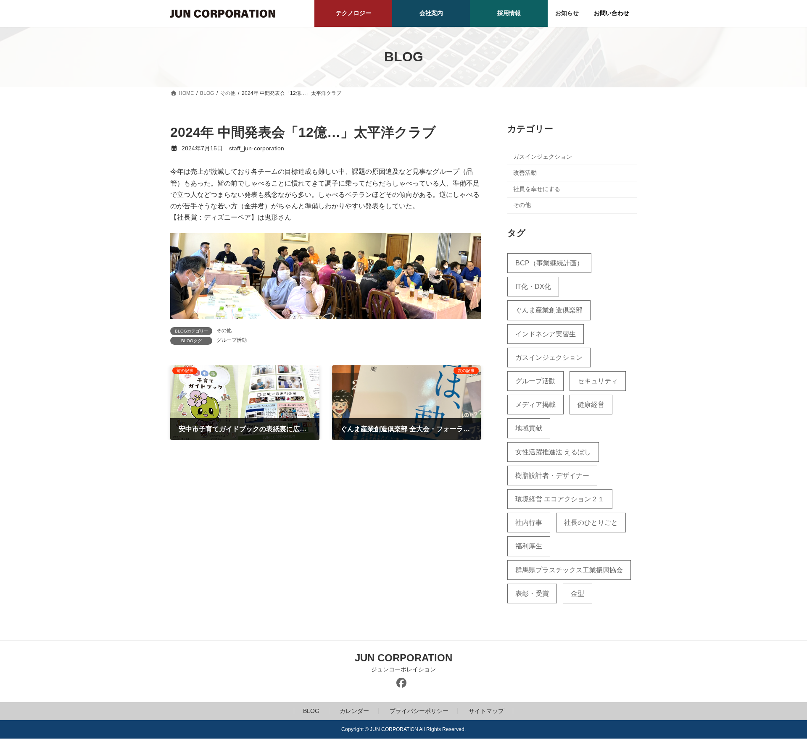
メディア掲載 (535, 404)
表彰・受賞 (532, 593)
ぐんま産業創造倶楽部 (549, 310)
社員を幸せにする (536, 188)
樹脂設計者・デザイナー (552, 475)
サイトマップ (486, 711)
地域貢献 (528, 428)
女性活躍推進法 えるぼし (553, 451)
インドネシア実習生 (545, 333)
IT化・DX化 (533, 286)
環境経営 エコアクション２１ (559, 499)
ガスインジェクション (542, 156)
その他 (224, 330)
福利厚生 (528, 546)
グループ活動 (231, 340)
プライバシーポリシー (419, 711)
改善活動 (525, 172)
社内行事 (528, 522)
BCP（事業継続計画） (549, 263)
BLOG (311, 711)
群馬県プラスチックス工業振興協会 (569, 569)
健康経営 (591, 404)
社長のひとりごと (591, 522)
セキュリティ (598, 381)
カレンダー (354, 711)
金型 (577, 593)
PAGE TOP (781, 709)
